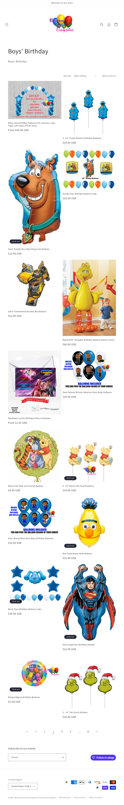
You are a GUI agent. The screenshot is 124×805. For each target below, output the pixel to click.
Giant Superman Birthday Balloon (79, 644)
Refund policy (65, 797)
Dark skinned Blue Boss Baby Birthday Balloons (30, 538)
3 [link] (53, 731)
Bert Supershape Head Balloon (77, 553)
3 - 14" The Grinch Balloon (75, 712)
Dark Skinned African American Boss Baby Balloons (87, 392)
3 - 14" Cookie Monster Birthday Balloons (82, 138)
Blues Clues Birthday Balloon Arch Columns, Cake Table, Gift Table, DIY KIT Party (31, 124)
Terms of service (96, 797)
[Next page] (96, 731)
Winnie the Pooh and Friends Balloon (25, 486)
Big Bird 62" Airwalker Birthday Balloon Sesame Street (88, 340)
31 (88, 731)
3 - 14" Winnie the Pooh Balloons (78, 486)
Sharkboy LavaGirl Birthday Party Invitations (29, 418)
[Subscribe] (62, 757)
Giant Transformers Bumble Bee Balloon (27, 311)
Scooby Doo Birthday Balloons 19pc (80, 194)
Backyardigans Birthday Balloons (24, 697)
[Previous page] (27, 731)
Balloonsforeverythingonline (27, 797)
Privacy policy (80, 797)
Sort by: (67, 75)
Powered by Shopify (47, 797)
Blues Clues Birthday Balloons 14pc (24, 609)
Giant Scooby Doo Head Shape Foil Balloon (28, 249)
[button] (6, 24)
